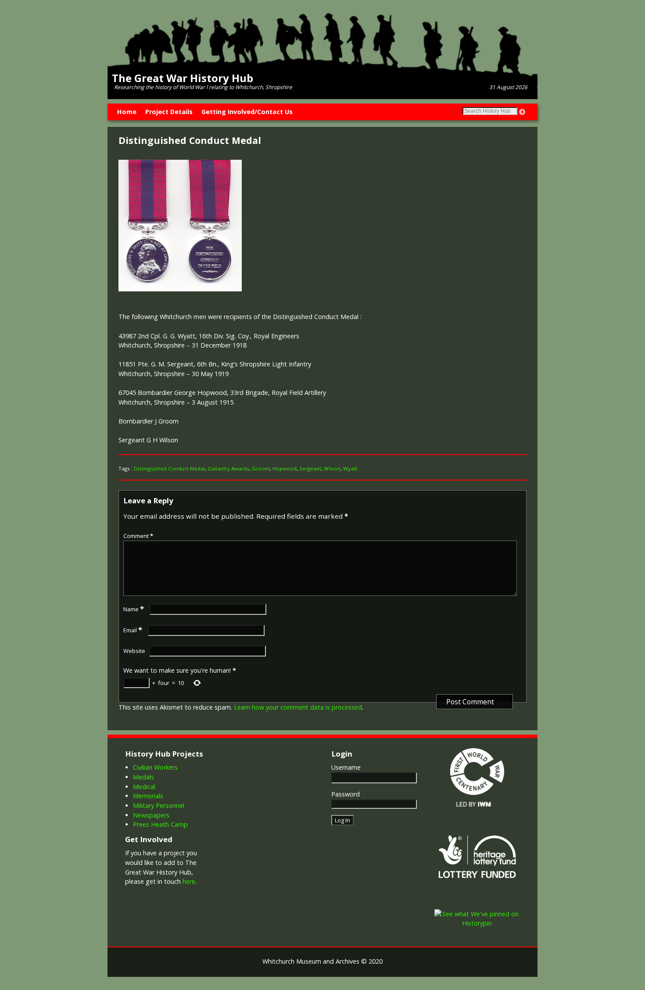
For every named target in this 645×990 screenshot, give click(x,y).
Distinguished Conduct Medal (169, 468)
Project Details (169, 112)
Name (133, 609)
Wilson (332, 468)
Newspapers (151, 815)
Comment (138, 536)
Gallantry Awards (228, 468)
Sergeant (310, 468)
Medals (143, 777)
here (189, 881)
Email (132, 630)
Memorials (148, 796)
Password (345, 794)
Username (346, 767)
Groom (261, 468)
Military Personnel (158, 805)
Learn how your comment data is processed (298, 707)
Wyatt (350, 468)
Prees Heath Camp (160, 824)
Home (126, 112)
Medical (144, 786)
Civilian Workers (155, 767)
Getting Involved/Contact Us (247, 112)
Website (134, 651)
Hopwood (284, 468)
